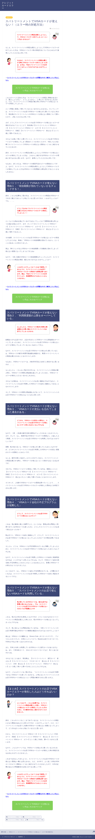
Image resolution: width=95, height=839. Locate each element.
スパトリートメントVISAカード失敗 (35, 819)
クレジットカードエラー (8, 5)
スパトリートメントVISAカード (14, 816)
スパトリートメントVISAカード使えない (16, 819)
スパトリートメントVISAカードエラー (32, 816)
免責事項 (20, 836)
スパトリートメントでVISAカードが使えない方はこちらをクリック (32, 298)
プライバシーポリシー (9, 836)
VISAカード (9, 17)
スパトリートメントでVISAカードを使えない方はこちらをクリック (32, 89)
